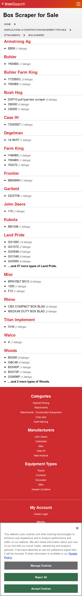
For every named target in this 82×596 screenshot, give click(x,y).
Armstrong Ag (17, 41)
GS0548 (13, 251)
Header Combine (41, 489)
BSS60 (12, 357)
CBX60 (12, 109)
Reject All (41, 577)
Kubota (11, 219)
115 (10, 211)
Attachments (12, 35)
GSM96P (14, 376)
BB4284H (14, 180)
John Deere (14, 204)
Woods (10, 350)
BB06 (11, 48)
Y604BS (13, 63)
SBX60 (12, 104)
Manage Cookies (41, 565)
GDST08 (14, 195)
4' (9, 342)
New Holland (41, 455)
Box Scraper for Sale (31, 15)
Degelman (13, 133)
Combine (41, 475)
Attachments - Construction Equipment (41, 412)
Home (7, 24)
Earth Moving (41, 422)
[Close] (77, 528)
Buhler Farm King (20, 72)
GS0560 (13, 261)
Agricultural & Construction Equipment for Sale (35, 30)
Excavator (41, 479)
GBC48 (13, 362)
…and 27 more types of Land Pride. (32, 266)
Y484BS (13, 155)
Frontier (11, 173)
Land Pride (14, 235)
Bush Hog (13, 92)
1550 (11, 286)
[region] (41, 559)
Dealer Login (41, 514)
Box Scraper (36, 35)
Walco (10, 335)
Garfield (11, 188)
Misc (8, 274)
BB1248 (13, 226)
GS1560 (13, 242)
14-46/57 (13, 140)
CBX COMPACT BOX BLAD (26, 306)
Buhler (10, 56)
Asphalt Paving (41, 403)
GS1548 (13, 256)
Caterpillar (41, 441)
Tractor (41, 470)
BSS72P (13, 372)
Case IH (11, 117)
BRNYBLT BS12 (18, 281)
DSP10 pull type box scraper (26, 99)
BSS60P (13, 367)
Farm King (14, 148)
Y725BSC (14, 79)
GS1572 (13, 246)
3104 (11, 326)
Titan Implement (19, 319)
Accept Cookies (41, 588)
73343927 (14, 124)
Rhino (9, 299)
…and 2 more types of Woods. (29, 381)
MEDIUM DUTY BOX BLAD (26, 311)
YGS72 (12, 165)
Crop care (41, 417)
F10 (10, 291)
